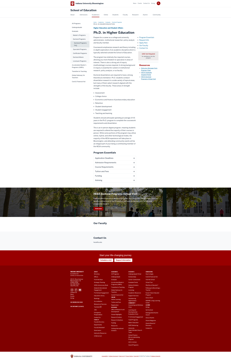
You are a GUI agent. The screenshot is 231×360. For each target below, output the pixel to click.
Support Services (133, 296)
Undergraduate (115, 277)
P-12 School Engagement (101, 293)
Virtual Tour (149, 282)
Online (113, 297)
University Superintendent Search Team (135, 330)
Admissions (149, 272)
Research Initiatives (117, 320)
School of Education (83, 10)
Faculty (96, 320)
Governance (97, 330)
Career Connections (134, 279)
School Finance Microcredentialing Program (134, 337)
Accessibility (105, 356)
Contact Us (97, 317)
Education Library (99, 296)
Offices (96, 277)
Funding (113, 323)
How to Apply (149, 274)
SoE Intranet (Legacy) (77, 306)
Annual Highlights (116, 314)
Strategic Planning (99, 282)
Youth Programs (133, 320)
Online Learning (116, 299)
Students (131, 272)
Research (114, 307)
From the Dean (98, 279)
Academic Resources (134, 293)
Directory (97, 274)
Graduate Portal (133, 282)
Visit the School (150, 279)
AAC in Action (132, 342)
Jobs (95, 310)
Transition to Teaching (118, 287)
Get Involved (149, 310)
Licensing (131, 290)
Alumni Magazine (151, 320)
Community (131, 303)
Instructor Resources (100, 333)
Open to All (122, 356)
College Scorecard (113, 356)
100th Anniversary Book (101, 285)
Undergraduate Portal (134, 274)
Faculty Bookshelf (99, 327)
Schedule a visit (106, 260)
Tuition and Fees (116, 302)
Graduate (114, 279)
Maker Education (133, 322)
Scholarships (132, 277)
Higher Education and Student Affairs (108, 28)
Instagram (72, 290)
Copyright (136, 356)
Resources (114, 325)
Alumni (148, 305)
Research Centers (116, 317)
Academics (114, 272)
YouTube (80, 290)
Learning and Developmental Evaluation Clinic (133, 312)
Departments (98, 325)
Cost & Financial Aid (117, 295)
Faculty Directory (99, 322)
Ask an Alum (149, 298)
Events (72, 296)
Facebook (76, 290)
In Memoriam (98, 336)
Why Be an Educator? (152, 285)
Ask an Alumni (150, 318)
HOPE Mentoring (133, 325)
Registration (114, 305)
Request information (123, 260)
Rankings (96, 298)
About (96, 272)
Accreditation (98, 301)
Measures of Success (100, 304)
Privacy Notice (129, 356)
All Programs (115, 274)
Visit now (98, 209)
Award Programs (133, 345)
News (72, 294)
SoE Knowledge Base (76, 302)
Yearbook (97, 307)
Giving (147, 307)
